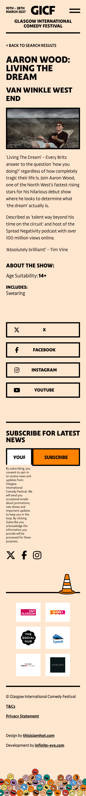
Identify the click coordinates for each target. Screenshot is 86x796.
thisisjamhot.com (38, 735)
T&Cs (10, 706)
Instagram (44, 370)
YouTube (44, 390)
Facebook (44, 350)
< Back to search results (31, 45)
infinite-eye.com (49, 745)
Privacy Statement (22, 716)
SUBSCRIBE (56, 457)
